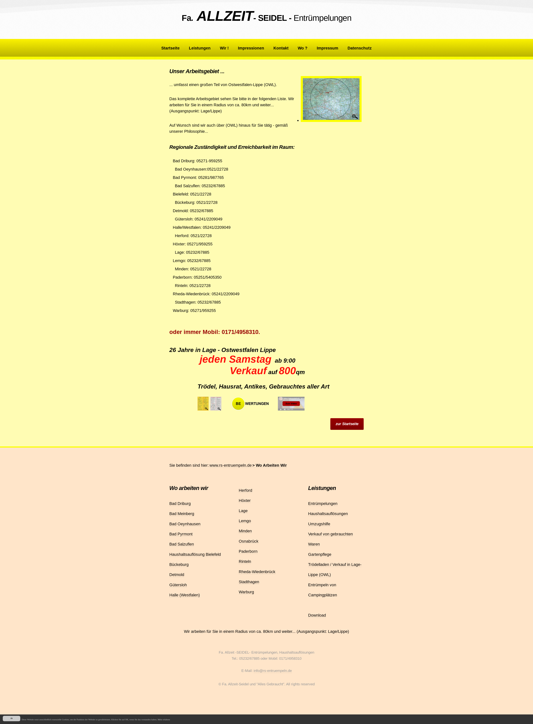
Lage (243, 510)
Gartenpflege (319, 554)
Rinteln (245, 561)
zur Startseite (347, 424)
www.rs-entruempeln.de (230, 465)
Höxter (245, 500)
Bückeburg (179, 564)
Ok (11, 718)
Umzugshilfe (319, 524)
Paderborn (248, 551)
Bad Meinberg (181, 513)
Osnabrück (248, 541)
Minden (245, 531)
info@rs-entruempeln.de (273, 671)
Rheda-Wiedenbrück (257, 571)
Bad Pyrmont (181, 534)
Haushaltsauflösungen (328, 513)
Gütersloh (178, 585)
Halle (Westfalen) (184, 595)
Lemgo (245, 521)
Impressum (327, 48)
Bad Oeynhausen (184, 524)
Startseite (170, 48)
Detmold (176, 574)
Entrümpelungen (322, 503)
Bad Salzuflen (181, 544)
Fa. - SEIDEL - (266, 18)
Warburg (246, 592)
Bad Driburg (180, 503)
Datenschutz (360, 48)
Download (317, 615)
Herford (245, 490)
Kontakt (281, 48)
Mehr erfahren (164, 719)
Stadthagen (249, 581)
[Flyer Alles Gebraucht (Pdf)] (216, 410)
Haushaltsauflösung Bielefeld (195, 554)
